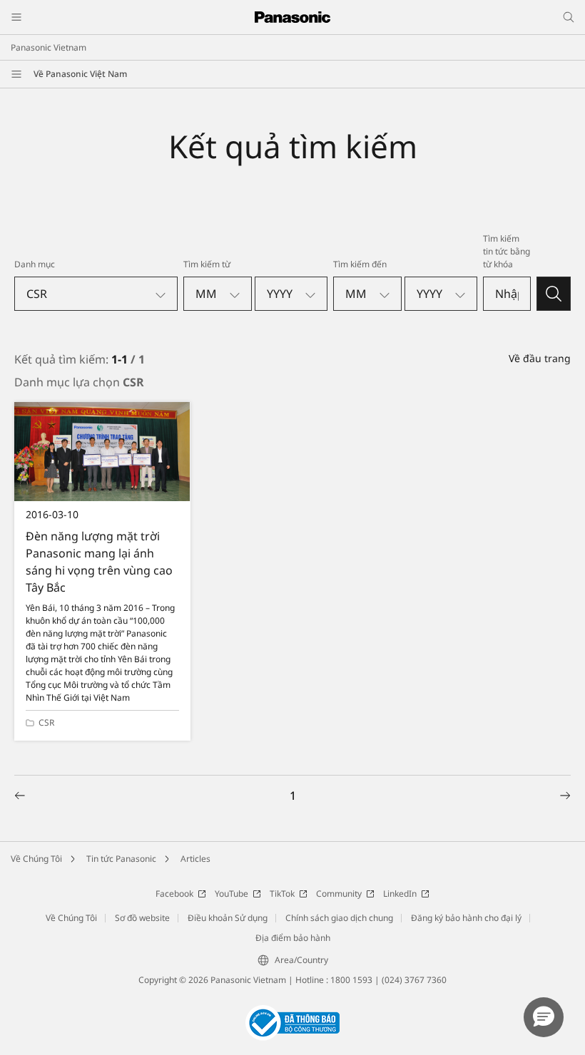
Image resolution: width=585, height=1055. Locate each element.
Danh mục (34, 264)
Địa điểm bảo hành (292, 938)
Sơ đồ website (142, 918)
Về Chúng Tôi (36, 859)
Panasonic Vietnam (48, 47)
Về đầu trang (540, 358)
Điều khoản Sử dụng (228, 918)
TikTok (282, 893)
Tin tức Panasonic (121, 859)
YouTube (231, 893)
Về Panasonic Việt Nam (80, 74)
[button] (544, 1017)
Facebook (174, 893)
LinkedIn (400, 893)
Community (339, 893)
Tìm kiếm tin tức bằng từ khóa (506, 251)
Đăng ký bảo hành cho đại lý (466, 918)
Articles (195, 859)
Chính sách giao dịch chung (339, 918)
